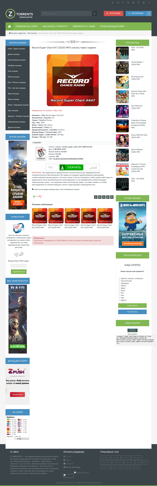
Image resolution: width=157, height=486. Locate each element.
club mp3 (126, 457)
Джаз (123, 288)
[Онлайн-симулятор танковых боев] (18, 175)
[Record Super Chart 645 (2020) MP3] (56, 223)
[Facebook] (123, 2)
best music (105, 457)
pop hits (115, 467)
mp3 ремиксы (141, 462)
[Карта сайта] (143, 2)
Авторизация (137, 13)
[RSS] (138, 2)
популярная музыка (71, 189)
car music (116, 457)
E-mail (68, 457)
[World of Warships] (132, 225)
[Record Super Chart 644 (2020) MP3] (72, 223)
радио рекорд (49, 189)
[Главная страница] (9, 26)
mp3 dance (129, 462)
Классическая (126, 281)
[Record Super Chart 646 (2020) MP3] (39, 223)
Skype (68, 460)
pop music (135, 467)
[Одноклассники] (112, 2)
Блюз (123, 291)
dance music (106, 462)
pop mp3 (125, 467)
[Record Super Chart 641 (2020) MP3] (88, 223)
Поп (122, 298)
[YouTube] (133, 2)
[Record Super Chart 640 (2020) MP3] (105, 223)
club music (136, 457)
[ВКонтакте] (117, 2)
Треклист (37, 143)
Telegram (69, 464)
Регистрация (114, 13)
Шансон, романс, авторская (132, 279)
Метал (123, 286)
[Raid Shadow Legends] (18, 319)
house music (118, 462)
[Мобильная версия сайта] (148, 2)
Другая (123, 300)
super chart (59, 189)
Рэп (122, 293)
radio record (38, 189)
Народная (125, 283)
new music (105, 467)
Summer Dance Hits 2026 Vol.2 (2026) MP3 (138, 93)
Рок (122, 295)
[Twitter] (128, 2)
